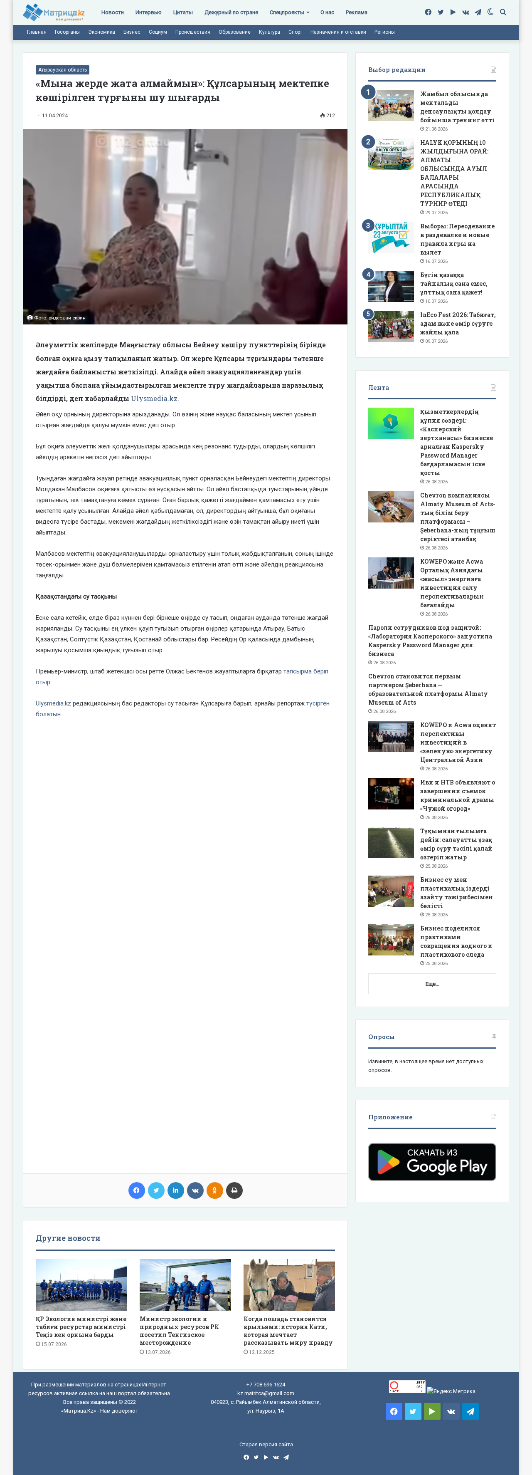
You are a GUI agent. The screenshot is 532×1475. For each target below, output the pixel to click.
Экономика (101, 32)
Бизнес (131, 32)
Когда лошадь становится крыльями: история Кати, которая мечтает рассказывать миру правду (288, 1330)
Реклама (356, 12)
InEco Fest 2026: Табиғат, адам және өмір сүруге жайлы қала (458, 323)
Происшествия (192, 32)
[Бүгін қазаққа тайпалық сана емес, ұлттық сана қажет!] (391, 286)
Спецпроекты (287, 12)
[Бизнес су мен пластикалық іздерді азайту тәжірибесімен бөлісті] (391, 891)
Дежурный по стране (231, 12)
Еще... (432, 984)
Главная (37, 32)
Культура (269, 32)
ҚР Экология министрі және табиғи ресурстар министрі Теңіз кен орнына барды (81, 1327)
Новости (112, 12)
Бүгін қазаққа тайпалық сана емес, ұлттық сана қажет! (454, 283)
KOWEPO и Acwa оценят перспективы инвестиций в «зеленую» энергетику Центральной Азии (458, 742)
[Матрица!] (54, 12)
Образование (235, 32)
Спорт (295, 32)
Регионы (384, 32)
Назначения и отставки (338, 32)
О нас (327, 12)
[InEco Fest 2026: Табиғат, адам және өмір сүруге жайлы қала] (391, 326)
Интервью (148, 12)
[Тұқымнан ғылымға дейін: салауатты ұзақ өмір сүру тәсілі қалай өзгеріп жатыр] (391, 842)
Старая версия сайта (266, 1444)
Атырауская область (62, 70)
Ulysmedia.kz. (155, 398)
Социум (158, 32)
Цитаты (183, 12)
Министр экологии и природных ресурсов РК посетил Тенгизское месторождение (179, 1330)
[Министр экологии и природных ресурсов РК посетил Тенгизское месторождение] (185, 1285)
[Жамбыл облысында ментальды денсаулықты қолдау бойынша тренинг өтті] (391, 105)
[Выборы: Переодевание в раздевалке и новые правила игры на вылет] (391, 237)
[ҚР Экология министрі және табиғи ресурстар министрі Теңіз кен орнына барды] (81, 1285)
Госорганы (67, 32)
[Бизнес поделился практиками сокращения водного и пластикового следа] (391, 939)
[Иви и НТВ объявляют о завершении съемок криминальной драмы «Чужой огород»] (391, 793)
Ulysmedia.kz (53, 703)
